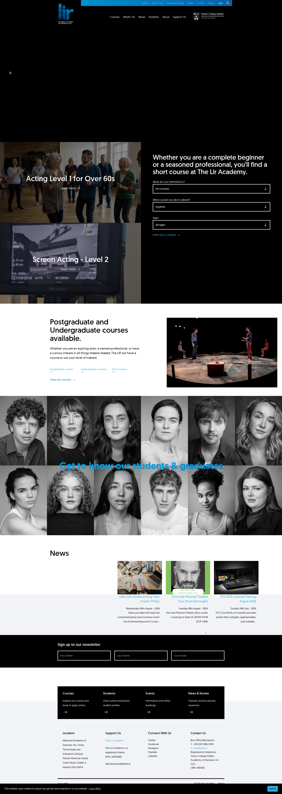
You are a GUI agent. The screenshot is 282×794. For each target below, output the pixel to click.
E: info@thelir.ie (199, 748)
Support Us (179, 17)
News (142, 17)
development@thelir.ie (118, 763)
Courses (115, 17)
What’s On (129, 17)
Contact (200, 3)
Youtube (152, 752)
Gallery (190, 3)
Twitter (152, 740)
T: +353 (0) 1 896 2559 (202, 744)
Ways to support (114, 740)
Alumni (145, 3)
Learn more (69, 188)
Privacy (221, 783)
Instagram (153, 748)
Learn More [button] (95, 788)
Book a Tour (157, 3)
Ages (156, 218)
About (165, 17)
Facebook (153, 744)
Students (154, 17)
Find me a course (164, 234)
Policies (211, 3)
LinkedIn (152, 755)
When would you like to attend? (171, 200)
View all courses (61, 380)
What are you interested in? (169, 182)
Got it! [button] (273, 789)
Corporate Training (175, 3)
